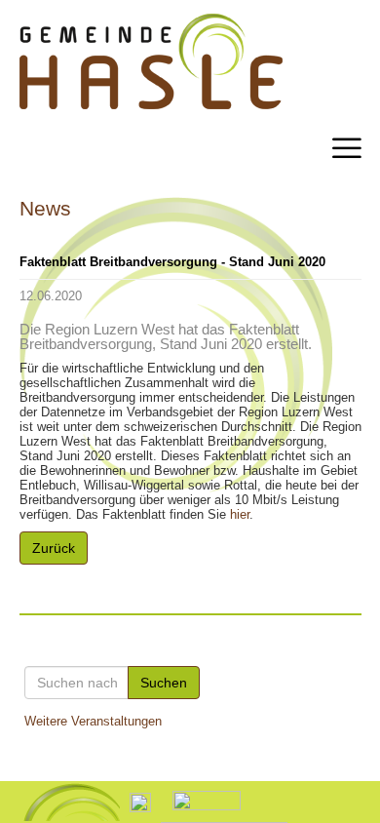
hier (239, 514)
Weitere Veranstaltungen (93, 721)
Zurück (53, 548)
